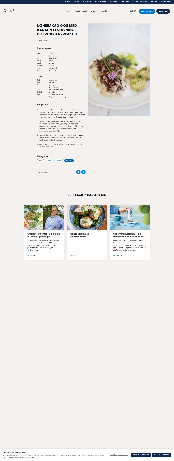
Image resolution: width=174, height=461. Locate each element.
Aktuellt (94, 11)
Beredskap (125, 2)
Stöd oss (154, 2)
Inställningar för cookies (119, 455)
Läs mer (32, 457)
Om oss (76, 2)
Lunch (40, 160)
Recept (68, 11)
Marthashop (165, 2)
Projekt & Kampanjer (140, 2)
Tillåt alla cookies (161, 455)
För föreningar (100, 2)
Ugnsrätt (58, 160)
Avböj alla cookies (141, 455)
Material (104, 11)
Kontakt (67, 2)
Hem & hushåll (81, 11)
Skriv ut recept (43, 40)
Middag (49, 160)
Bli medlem (163, 11)
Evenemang (87, 2)
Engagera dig (147, 11)
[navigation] (10, 11)
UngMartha (114, 2)
